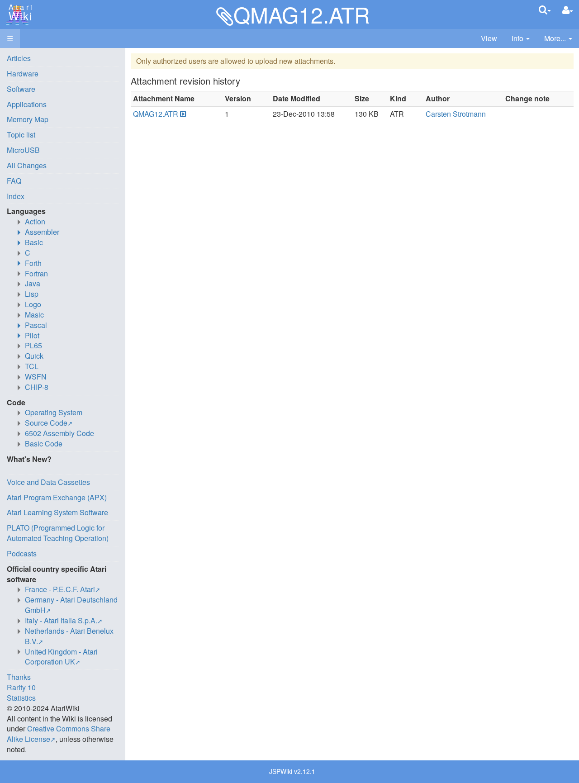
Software (21, 89)
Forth (33, 263)
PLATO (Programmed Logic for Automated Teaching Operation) (58, 532)
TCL (31, 366)
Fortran (36, 273)
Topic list (21, 134)
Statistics (21, 698)
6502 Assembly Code (59, 433)
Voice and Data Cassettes (48, 482)
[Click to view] (182, 114)
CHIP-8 (36, 387)
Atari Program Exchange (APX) (57, 497)
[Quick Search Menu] (544, 9)
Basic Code (43, 443)
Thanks (19, 677)
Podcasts (22, 553)
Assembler (42, 232)
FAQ (14, 181)
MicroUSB (23, 150)
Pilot (32, 335)
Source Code (46, 423)
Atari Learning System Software (57, 512)
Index (15, 196)
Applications (27, 104)
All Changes (27, 165)
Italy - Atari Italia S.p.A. (61, 620)
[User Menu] (567, 10)
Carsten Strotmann (456, 114)
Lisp (31, 294)
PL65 (33, 345)
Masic (34, 314)
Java (32, 283)
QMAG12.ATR (155, 114)
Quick (34, 356)
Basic (34, 242)
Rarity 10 (21, 687)
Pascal (36, 325)
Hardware (22, 73)
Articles (19, 58)
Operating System (53, 412)
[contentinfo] (520, 38)
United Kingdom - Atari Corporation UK (61, 656)
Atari (19, 13)
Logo (33, 304)
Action (35, 221)
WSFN (36, 376)
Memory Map (27, 119)
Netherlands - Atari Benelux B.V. (69, 636)
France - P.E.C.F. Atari (60, 589)
